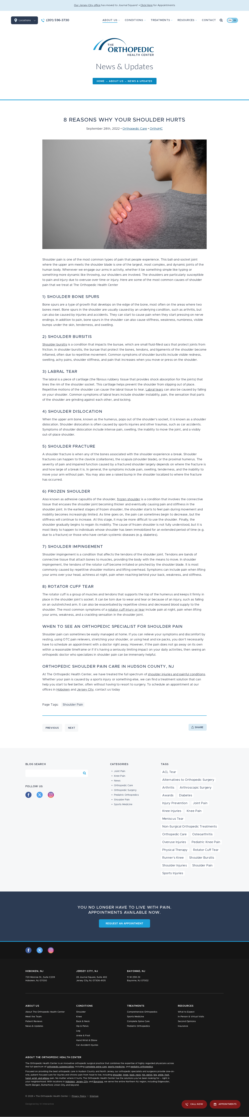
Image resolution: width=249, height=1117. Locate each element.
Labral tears (154, 389)
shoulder (117, 1075)
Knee (79, 1017)
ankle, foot (163, 1075)
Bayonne (98, 1082)
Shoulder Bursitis (201, 857)
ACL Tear (169, 772)
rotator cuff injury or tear (126, 609)
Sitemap (94, 1096)
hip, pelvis (147, 1075)
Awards (168, 795)
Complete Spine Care (138, 1021)
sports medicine (116, 1067)
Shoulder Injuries (174, 865)
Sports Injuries (172, 873)
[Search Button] (221, 20)
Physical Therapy (175, 850)
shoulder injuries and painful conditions (176, 674)
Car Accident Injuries (87, 1045)
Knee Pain (119, 776)
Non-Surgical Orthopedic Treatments (189, 826)
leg (155, 1075)
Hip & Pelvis (82, 1026)
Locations (25, 20)
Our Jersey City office (87, 5)
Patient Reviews (33, 1021)
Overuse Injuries (174, 842)
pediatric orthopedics (141, 1067)
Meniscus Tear (172, 818)
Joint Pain (119, 771)
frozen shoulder (128, 499)
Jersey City (85, 689)
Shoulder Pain (73, 704)
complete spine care (96, 1067)
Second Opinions (187, 1021)
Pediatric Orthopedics (126, 795)
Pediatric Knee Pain (206, 842)
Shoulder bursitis (54, 344)
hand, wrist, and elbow (37, 1078)
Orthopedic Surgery (125, 790)
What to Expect (186, 1012)
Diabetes (185, 795)
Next (71, 728)
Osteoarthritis (202, 834)
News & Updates (34, 1026)
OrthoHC (156, 128)
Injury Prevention (175, 803)
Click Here (146, 5)
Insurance (183, 1026)
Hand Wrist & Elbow (86, 1040)
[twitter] (40, 795)
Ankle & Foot (83, 1036)
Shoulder (81, 1012)
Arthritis (168, 787)
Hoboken (63, 689)
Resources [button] (186, 20)
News (117, 781)
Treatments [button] (160, 20)
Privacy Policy (79, 1096)
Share (199, 727)
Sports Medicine (123, 804)
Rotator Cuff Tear (206, 850)
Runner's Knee (173, 857)
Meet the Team (33, 1017)
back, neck (135, 1075)
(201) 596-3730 (57, 20)
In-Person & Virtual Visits (191, 1017)
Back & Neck (83, 1021)
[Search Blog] (84, 773)
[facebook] (28, 795)
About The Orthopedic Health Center (45, 1012)
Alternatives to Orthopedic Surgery (188, 779)
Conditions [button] (134, 20)
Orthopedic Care (134, 128)
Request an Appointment (124, 923)
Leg (78, 1031)
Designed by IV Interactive (39, 1104)
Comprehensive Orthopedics (142, 1012)
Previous (52, 728)
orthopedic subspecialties (60, 1067)
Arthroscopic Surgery (196, 787)
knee (125, 1075)
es (235, 20)
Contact (209, 20)
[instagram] (51, 795)
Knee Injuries (171, 811)
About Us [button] (109, 20)
